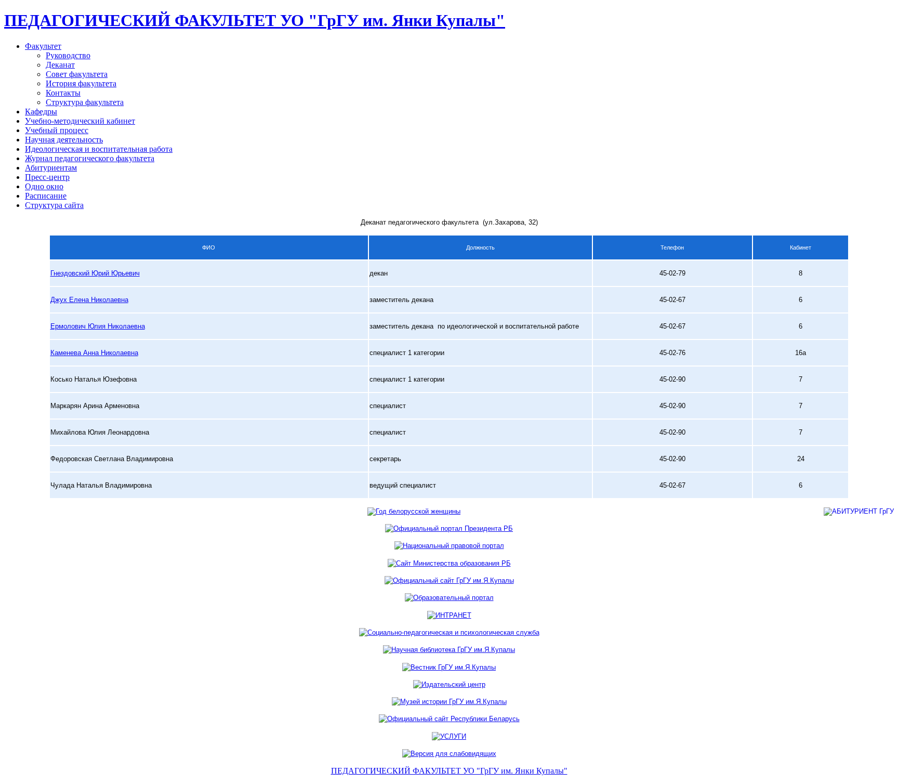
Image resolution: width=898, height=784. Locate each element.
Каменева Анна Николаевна (94, 353)
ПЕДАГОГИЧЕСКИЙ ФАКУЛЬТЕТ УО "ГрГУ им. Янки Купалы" (254, 20)
